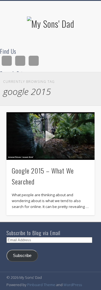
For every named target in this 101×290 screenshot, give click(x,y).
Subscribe (22, 255)
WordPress (72, 284)
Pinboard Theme (41, 284)
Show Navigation (81, 50)
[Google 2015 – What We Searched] (50, 136)
